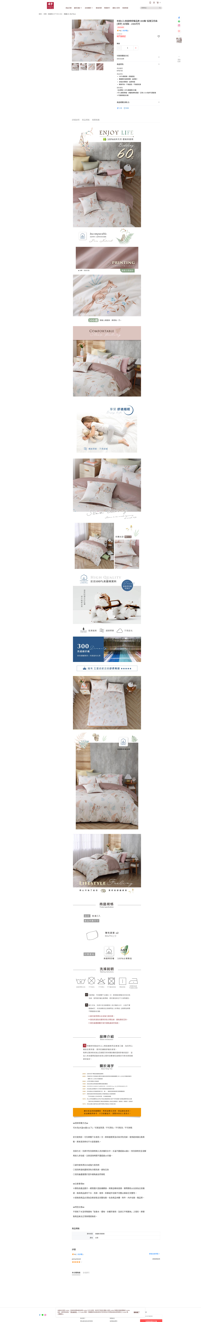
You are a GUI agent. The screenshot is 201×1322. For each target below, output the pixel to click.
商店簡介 (82, 1318)
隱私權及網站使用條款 (86, 1321)
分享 (120, 108)
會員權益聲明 (113, 1321)
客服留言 (112, 1318)
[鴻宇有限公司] (50, 5)
